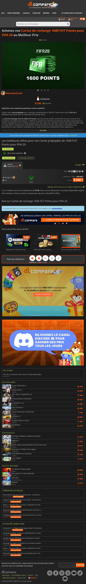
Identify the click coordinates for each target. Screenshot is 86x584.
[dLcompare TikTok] (79, 573)
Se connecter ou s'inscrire (72, 13)
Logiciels (26, 13)
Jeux (2, 13)
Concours (36, 13)
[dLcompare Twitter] (49, 573)
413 (5, 180)
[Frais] (74, 171)
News (54, 13)
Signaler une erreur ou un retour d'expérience (65, 187)
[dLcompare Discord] (64, 579)
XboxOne (9, 149)
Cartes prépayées (13, 13)
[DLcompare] (9, 571)
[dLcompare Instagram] (61, 573)
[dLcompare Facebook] (55, 573)
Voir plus (43, 130)
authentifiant (57, 208)
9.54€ (78, 180)
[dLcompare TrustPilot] (67, 573)
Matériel (46, 13)
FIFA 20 (73, 135)
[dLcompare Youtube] (73, 573)
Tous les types (8, 158)
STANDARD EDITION (25, 158)
